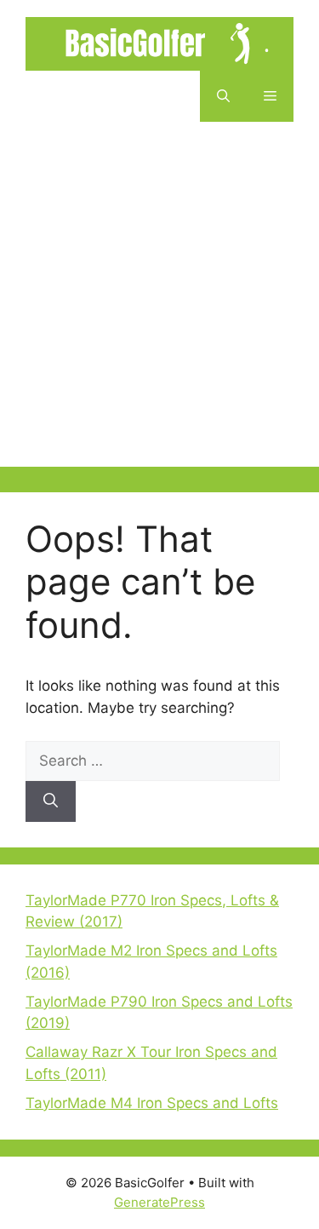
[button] (223, 96)
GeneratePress (159, 1202)
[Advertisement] (159, 307)
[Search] (51, 801)
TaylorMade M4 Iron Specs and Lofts (152, 1102)
